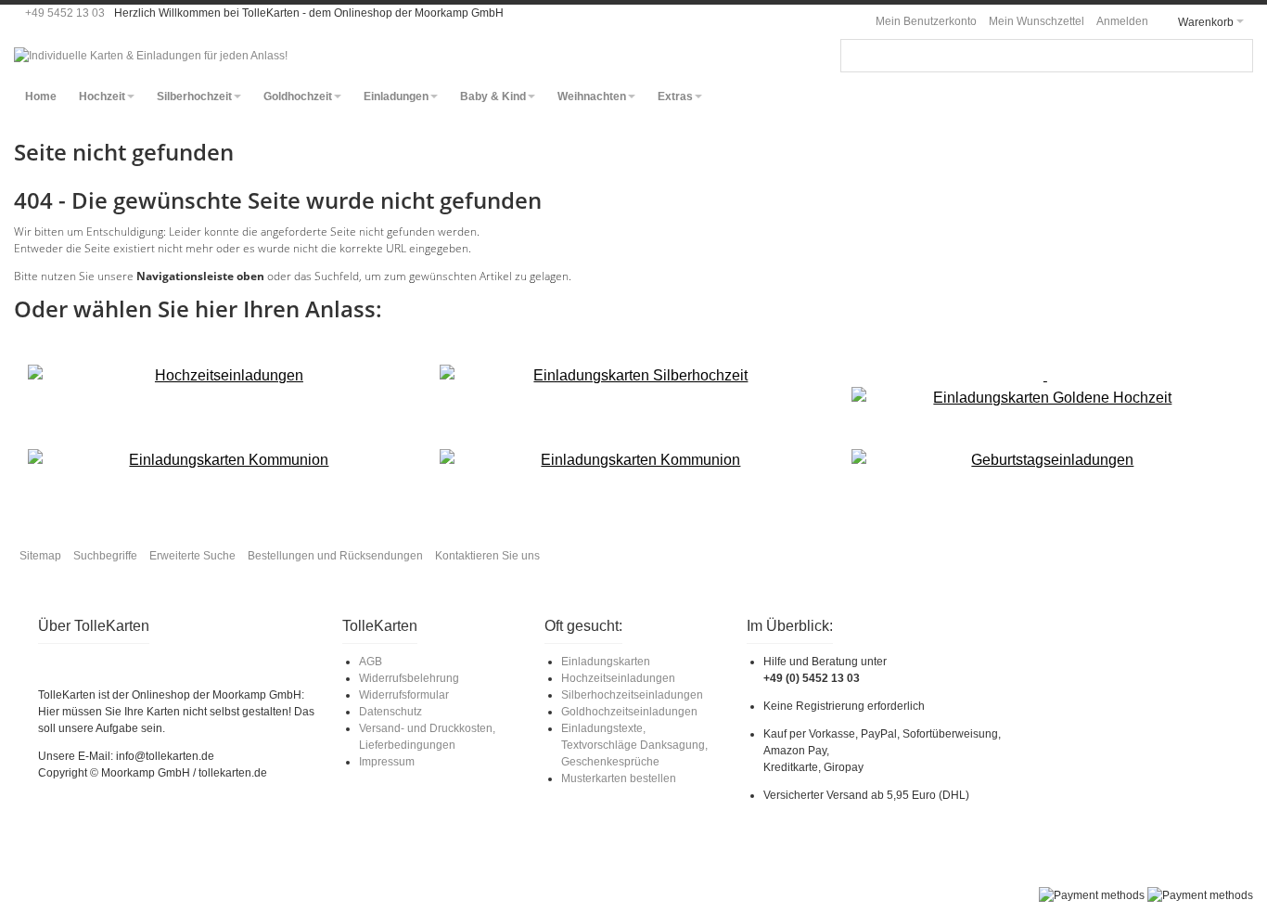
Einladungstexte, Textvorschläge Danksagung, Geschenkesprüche (634, 745)
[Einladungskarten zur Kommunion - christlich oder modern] (221, 460)
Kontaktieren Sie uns (487, 555)
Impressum (387, 761)
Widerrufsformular (404, 694)
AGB (370, 661)
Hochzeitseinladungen (618, 678)
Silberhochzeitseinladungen (632, 694)
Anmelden (1122, 21)
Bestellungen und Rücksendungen (335, 555)
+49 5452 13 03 (65, 12)
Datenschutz (390, 711)
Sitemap (40, 555)
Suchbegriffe (105, 555)
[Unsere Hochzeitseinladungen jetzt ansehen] (221, 376)
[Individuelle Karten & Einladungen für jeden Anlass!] (151, 55)
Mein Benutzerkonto (926, 21)
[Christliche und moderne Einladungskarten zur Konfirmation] (633, 460)
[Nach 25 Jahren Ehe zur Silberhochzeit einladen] (633, 376)
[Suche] (1236, 55)
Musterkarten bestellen (618, 778)
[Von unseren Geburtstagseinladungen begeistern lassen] (1044, 460)
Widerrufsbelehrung (409, 678)
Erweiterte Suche (192, 555)
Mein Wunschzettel (1036, 21)
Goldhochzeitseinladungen (629, 711)
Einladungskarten (605, 661)
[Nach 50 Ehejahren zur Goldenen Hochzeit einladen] (1044, 387)
